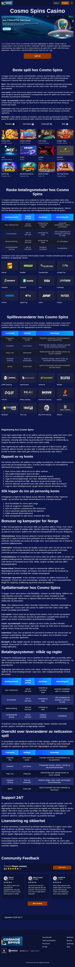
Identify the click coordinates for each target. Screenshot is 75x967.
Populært (8, 124)
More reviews (37, 903)
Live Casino (27, 124)
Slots (63, 124)
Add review (62, 867)
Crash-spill (45, 124)
